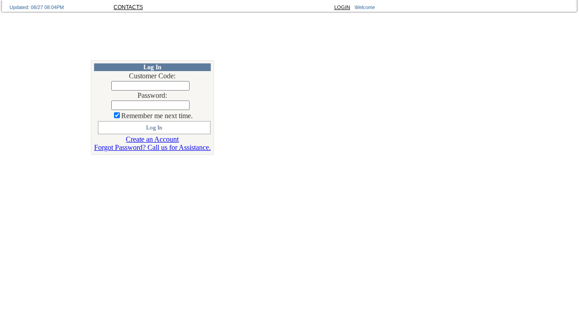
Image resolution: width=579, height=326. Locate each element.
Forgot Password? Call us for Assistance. (152, 147)
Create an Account (152, 139)
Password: (152, 95)
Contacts (128, 7)
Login (342, 7)
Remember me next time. (157, 116)
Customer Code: (152, 76)
